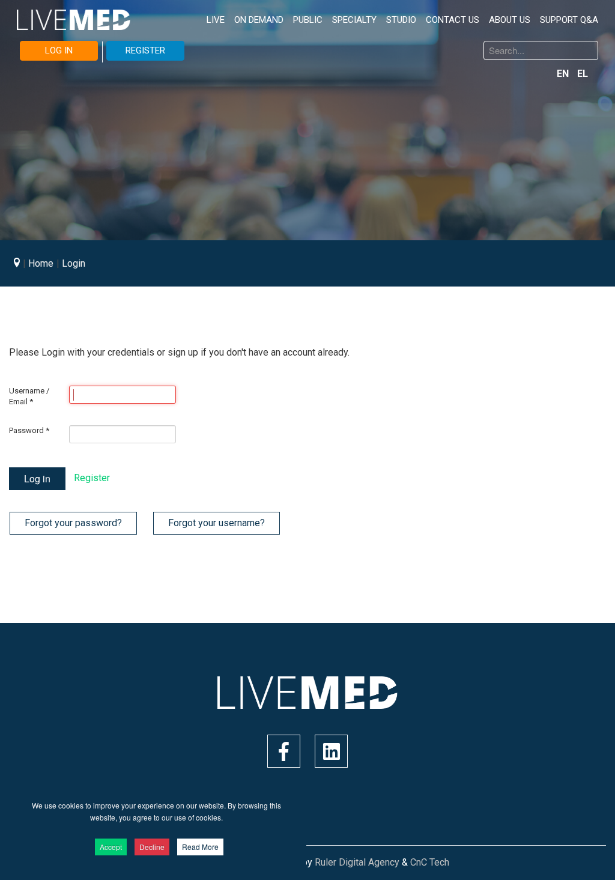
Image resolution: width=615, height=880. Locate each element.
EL (582, 73)
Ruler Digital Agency (357, 862)
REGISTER (145, 50)
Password (29, 430)
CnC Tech (429, 862)
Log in (37, 478)
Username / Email (29, 396)
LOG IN (59, 50)
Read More (200, 847)
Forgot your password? (73, 523)
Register (92, 478)
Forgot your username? (216, 523)
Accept (111, 847)
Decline (152, 847)
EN (564, 73)
